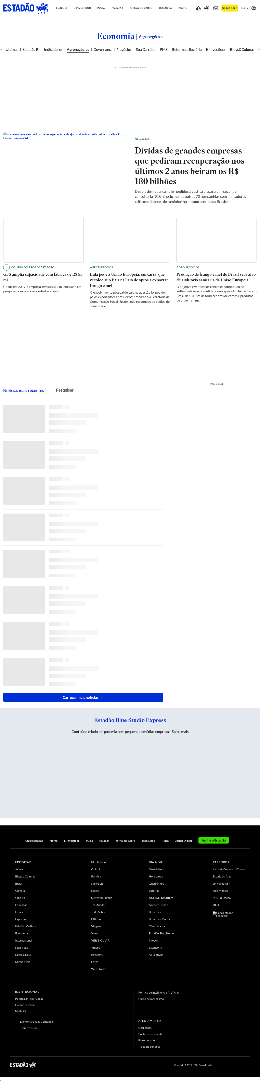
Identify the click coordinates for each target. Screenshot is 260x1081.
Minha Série (22, 961)
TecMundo (148, 840)
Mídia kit (20, 1011)
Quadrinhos (156, 883)
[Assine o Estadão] (229, 8)
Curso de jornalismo (151, 998)
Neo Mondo (220, 890)
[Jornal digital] (215, 8)
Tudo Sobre (98, 912)
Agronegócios (78, 49)
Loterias (154, 890)
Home (53, 840)
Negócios (124, 49)
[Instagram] (238, 1065)
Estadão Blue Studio (161, 933)
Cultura (20, 897)
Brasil (19, 883)
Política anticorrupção (29, 998)
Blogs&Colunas (242, 49)
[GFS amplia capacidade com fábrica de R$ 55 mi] (43, 239)
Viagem (96, 926)
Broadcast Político (160, 919)
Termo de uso (28, 1028)
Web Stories (98, 969)
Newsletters (156, 869)
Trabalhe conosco (149, 1046)
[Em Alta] (198, 8)
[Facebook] (219, 1065)
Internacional (23, 940)
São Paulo (97, 883)
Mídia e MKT (23, 954)
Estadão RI (31, 49)
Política (96, 876)
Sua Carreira (146, 49)
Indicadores (53, 49)
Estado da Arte (222, 876)
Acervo (19, 869)
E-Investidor (216, 49)
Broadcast (155, 912)
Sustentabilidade (101, 897)
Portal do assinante (150, 1034)
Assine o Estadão (214, 840)
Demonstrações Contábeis (36, 1021)
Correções (145, 1027)
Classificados (157, 926)
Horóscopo (156, 876)
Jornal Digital (183, 840)
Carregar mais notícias (81, 697)
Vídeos (95, 947)
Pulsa (89, 840)
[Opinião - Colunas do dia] (206, 8)
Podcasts (97, 954)
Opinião (96, 869)
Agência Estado (158, 905)
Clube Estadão (34, 840)
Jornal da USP (221, 883)
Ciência (20, 890)
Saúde (95, 890)
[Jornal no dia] (229, 938)
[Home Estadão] (25, 8)
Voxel (94, 933)
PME (164, 49)
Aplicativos (156, 954)
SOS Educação (222, 897)
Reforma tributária (187, 49)
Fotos (94, 961)
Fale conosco (146, 1040)
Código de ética (25, 1005)
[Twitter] (228, 1065)
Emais (19, 912)
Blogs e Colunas (25, 876)
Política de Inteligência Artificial (158, 992)
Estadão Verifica (25, 926)
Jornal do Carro (125, 840)
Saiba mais (180, 731)
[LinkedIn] (248, 1065)
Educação (21, 905)
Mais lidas (21, 947)
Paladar (104, 840)
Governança (103, 49)
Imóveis (154, 940)
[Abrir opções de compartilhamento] (247, 139)
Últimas (12, 49)
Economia (115, 36)
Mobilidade (98, 862)
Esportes (20, 919)
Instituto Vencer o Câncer (229, 869)
